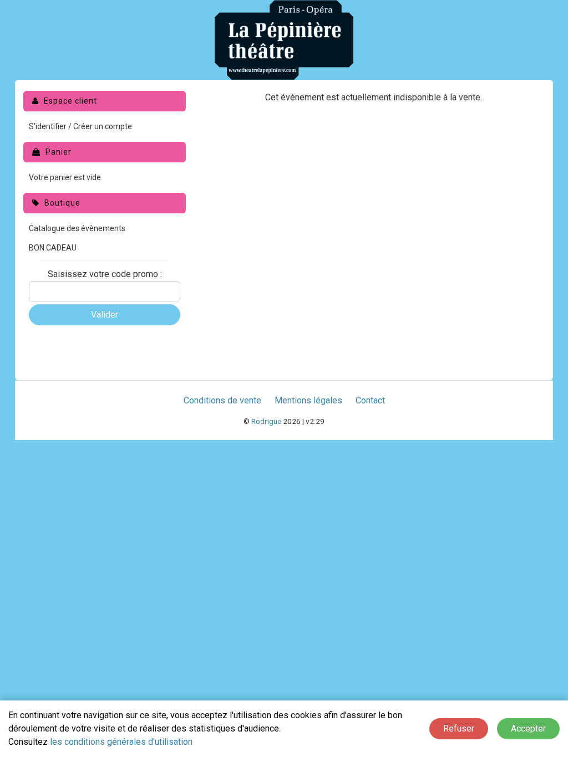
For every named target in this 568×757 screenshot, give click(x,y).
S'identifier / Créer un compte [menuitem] (80, 126)
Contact (370, 400)
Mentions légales (308, 400)
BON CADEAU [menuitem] (53, 247)
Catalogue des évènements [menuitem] (77, 228)
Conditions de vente (222, 400)
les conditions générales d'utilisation (121, 741)
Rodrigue (266, 421)
